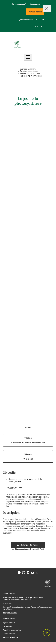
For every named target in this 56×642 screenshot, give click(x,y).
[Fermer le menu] (47, 8)
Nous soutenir (35, 4)
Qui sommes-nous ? (19, 4)
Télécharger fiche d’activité (29, 545)
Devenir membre (35, 12)
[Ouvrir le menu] (28, 57)
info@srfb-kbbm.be (10, 613)
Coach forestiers (9, 634)
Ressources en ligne (10, 637)
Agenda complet (9, 623)
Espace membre (27, 20)
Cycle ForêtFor (8, 626)
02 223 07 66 (7, 603)
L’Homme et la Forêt (36, 549)
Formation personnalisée (12, 630)
